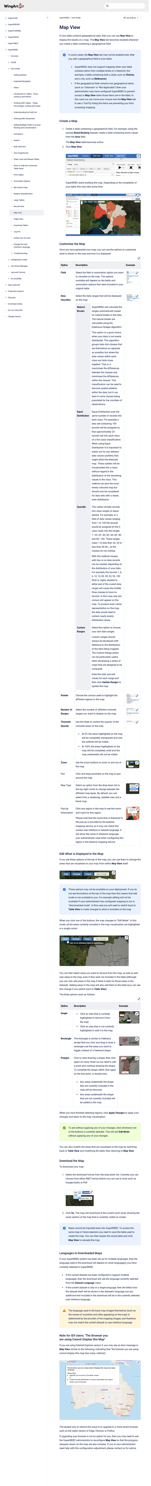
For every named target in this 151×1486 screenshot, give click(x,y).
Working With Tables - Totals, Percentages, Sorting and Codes (27, 104)
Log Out (17, 232)
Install (13, 62)
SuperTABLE (13, 43)
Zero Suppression (21, 153)
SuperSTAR (12, 18)
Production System (16, 291)
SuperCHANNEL (14, 31)
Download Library (15, 304)
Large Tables (19, 200)
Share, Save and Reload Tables (26, 159)
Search (17, 140)
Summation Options (22, 181)
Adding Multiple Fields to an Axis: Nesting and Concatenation (27, 126)
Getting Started (20, 75)
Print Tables (19, 175)
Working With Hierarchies (24, 118)
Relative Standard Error (23, 194)
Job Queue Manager (19, 266)
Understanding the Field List (25, 112)
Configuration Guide (19, 260)
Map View (18, 213)
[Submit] (107, 6)
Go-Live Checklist (15, 310)
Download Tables (21, 225)
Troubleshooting (20, 253)
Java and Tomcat (18, 272)
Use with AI (131, 18)
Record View (19, 206)
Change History (14, 316)
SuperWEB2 (13, 50)
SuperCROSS (13, 37)
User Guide (15, 69)
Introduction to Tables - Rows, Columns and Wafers (26, 95)
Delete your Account (22, 238)
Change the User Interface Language (22, 245)
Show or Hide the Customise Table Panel (25, 167)
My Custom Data (21, 187)
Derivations (18, 134)
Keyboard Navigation (22, 81)
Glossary (11, 297)
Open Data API (14, 285)
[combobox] (124, 6)
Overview (14, 56)
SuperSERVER (14, 24)
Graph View (18, 219)
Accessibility (16, 278)
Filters (16, 87)
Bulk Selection (20, 147)
